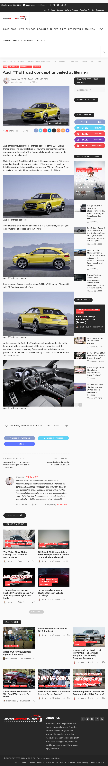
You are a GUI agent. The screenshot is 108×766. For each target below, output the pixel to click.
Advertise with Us (87, 10)
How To (93, 642)
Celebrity (87, 169)
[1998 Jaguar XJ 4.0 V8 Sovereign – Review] (80, 340)
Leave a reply (14, 515)
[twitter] (89, 127)
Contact (39, 40)
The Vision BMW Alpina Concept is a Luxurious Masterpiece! (15, 554)
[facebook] (89, 121)
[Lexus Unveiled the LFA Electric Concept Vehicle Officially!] (53, 577)
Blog (13, 29)
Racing (79, 169)
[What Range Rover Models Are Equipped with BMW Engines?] (80, 370)
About (46, 10)
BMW (7, 541)
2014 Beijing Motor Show (20, 425)
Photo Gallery (51, 544)
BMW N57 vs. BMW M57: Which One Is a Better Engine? (96, 355)
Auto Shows (13, 67)
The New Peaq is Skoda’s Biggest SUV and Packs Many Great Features (95, 390)
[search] (104, 51)
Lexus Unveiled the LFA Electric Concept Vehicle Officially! (50, 593)
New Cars (42, 29)
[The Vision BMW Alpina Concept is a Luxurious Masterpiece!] (19, 539)
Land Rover (79, 681)
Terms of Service (97, 762)
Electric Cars (45, 582)
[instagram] (89, 139)
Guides (85, 642)
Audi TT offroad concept (57, 425)
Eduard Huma (11, 658)
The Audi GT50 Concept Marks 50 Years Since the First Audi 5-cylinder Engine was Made (18, 594)
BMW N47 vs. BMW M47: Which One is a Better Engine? (54, 692)
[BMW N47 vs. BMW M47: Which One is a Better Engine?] (54, 679)
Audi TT (41, 425)
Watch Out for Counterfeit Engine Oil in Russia (17, 653)
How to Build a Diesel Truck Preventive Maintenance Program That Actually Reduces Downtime (87, 654)
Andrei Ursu (15, 79)
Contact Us (100, 10)
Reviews (30, 29)
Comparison (81, 310)
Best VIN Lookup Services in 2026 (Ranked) (85, 319)
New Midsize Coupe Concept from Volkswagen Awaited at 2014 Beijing (16, 464)
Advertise (27, 40)
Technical (90, 29)
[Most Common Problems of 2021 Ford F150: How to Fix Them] (19, 679)
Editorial (40, 762)
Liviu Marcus (11, 561)
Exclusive (97, 169)
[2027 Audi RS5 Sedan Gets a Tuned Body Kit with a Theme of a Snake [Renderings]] (53, 539)
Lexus (42, 579)
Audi (5, 67)
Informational (93, 310)
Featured (28, 541)
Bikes (63, 29)
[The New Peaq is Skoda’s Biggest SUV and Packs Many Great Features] (80, 387)
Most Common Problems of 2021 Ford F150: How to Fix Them (17, 694)
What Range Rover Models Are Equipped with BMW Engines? (88, 692)
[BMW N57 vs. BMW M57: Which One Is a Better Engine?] (80, 355)
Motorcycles (75, 29)
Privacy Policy (82, 762)
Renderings (63, 544)
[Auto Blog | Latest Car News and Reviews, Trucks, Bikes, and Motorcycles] (23, 718)
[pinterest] (89, 133)
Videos (8, 546)
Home (6, 29)
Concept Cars (26, 67)
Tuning (7, 40)
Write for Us (61, 762)
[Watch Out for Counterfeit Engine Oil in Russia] (19, 638)
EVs (101, 29)
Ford (6, 686)
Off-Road (36, 67)
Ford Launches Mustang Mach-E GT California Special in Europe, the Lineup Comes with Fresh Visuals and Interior (96, 258)
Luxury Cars (10, 544)
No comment (42, 79)
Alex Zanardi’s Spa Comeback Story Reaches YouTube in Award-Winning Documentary (88, 181)
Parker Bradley (85, 192)
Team (53, 10)
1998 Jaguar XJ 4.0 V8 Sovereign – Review (95, 340)
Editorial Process (71, 10)
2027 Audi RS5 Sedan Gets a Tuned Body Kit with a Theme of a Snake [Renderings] (53, 554)
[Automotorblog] (15, 18)
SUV (76, 686)
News (21, 29)
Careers (60, 10)
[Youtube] (89, 145)
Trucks (54, 29)
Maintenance (80, 644)
